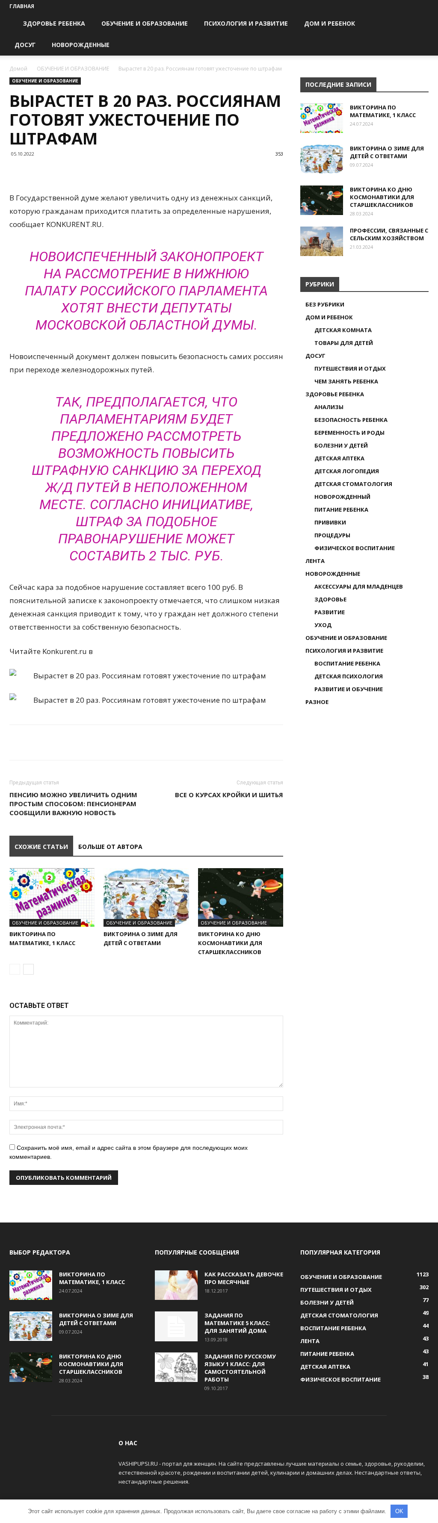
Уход (322, 625)
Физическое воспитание (354, 548)
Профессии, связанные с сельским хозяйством (389, 234)
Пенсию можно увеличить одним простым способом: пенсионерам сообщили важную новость (73, 803)
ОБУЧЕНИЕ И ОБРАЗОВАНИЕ (144, 23)
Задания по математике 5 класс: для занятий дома (237, 1322)
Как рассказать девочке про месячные (243, 1278)
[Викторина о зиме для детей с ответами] (146, 897)
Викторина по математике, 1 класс (383, 111)
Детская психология (348, 676)
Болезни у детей (341, 445)
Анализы (328, 407)
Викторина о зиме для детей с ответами (387, 152)
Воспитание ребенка (347, 663)
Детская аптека (339, 458)
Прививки (330, 522)
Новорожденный (342, 497)
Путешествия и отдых (350, 368)
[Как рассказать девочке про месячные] (176, 1285)
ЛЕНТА (315, 561)
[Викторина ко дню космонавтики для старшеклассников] (240, 897)
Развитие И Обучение (348, 689)
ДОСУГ (25, 45)
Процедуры (332, 535)
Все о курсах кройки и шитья (229, 794)
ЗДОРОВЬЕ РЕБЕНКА (54, 23)
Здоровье (330, 599)
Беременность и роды (349, 432)
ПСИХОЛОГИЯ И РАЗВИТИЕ (246, 23)
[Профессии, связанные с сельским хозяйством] (321, 241)
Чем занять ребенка (346, 381)
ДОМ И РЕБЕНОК (329, 23)
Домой (18, 68)
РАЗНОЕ (316, 702)
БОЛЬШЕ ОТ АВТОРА (110, 847)
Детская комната (343, 330)
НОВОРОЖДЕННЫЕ (81, 45)
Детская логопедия (346, 471)
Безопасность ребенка (351, 420)
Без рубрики (324, 304)
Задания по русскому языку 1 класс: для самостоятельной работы (240, 1367)
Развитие (329, 612)
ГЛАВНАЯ (21, 6)
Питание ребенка (341, 509)
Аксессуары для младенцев (358, 586)
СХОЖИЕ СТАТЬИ (41, 847)
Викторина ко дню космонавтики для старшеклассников (230, 943)
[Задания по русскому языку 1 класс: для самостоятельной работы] (176, 1367)
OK (399, 1511)
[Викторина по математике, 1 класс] (52, 897)
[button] (418, 24)
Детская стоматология (353, 484)
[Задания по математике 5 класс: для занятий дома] (176, 1326)
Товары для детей (343, 343)
